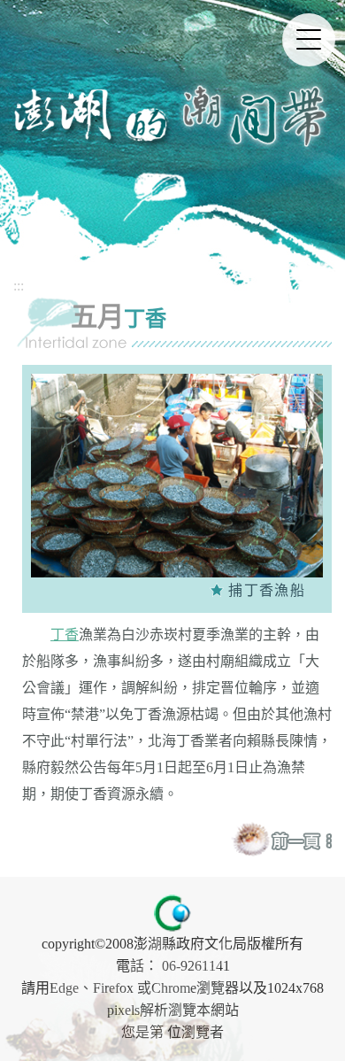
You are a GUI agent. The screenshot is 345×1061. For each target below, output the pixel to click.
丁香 (64, 634)
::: (18, 285)
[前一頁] (301, 839)
